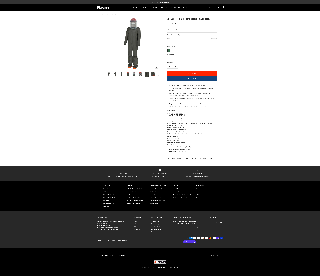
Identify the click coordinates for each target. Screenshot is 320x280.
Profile (135, 224)
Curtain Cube (153, 194)
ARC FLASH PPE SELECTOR (179, 7)
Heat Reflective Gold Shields (157, 200)
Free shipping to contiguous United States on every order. (122, 176)
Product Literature (154, 203)
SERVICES (145, 7)
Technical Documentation (133, 203)
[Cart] (222, 8)
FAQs (197, 194)
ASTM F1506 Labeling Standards (134, 197)
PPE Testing (106, 200)
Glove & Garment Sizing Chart (180, 197)
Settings (136, 226)
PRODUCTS (136, 7)
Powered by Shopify (122, 240)
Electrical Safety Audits (109, 197)
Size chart (214, 38)
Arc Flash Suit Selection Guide (181, 191)
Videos (198, 191)
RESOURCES (164, 7)
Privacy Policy (155, 224)
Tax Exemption (138, 232)
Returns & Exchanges (157, 232)
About (197, 188)
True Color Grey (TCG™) (156, 188)
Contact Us (106, 206)
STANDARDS (154, 7)
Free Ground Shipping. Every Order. (160, 2)
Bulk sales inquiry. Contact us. (160, 176)
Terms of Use (155, 221)
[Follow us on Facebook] (212, 222)
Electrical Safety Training (109, 203)
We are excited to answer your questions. (197, 176)
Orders (135, 221)
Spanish (176, 267)
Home (98, 14)
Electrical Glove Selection (179, 188)
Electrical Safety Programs (110, 194)
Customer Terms (156, 226)
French (170, 267)
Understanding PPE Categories (134, 188)
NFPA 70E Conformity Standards (135, 200)
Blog (197, 197)
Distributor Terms (156, 229)
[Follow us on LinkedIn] (221, 222)
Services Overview (108, 188)
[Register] (197, 228)
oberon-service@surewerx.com (109, 227)
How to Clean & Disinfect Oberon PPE (182, 194)
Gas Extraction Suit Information (158, 197)
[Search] (215, 8)
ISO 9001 (128, 194)
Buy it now (192, 78)
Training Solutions (108, 191)
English (208, 7)
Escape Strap (153, 191)
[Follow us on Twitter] (216, 222)
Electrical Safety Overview (133, 191)
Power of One (145, 267)
